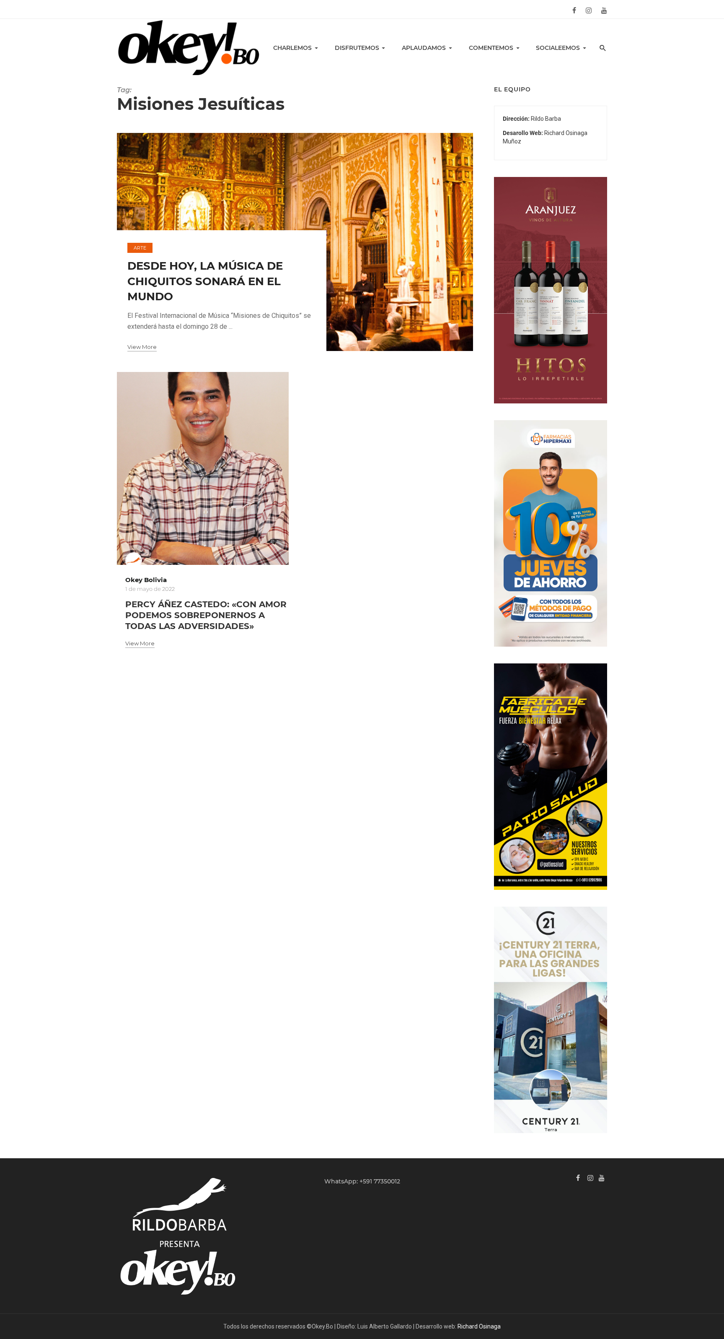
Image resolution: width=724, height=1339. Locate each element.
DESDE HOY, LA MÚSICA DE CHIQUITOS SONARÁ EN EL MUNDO (205, 281)
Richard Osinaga (479, 1326)
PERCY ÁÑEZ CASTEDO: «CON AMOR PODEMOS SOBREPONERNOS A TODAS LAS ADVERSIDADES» (206, 615)
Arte (140, 248)
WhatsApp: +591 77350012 (362, 1181)
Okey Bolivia (146, 580)
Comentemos (491, 48)
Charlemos (292, 48)
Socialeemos (558, 48)
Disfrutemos (357, 48)
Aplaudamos (424, 48)
